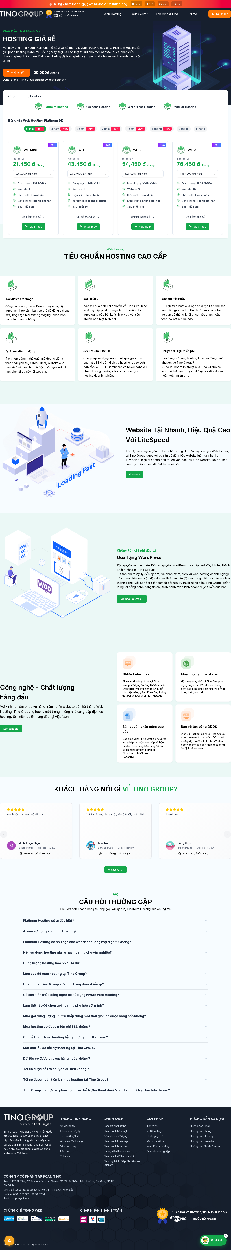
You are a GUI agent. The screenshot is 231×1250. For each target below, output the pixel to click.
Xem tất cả (113, 869)
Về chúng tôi (67, 1125)
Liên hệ (64, 1151)
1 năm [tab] (135, 128)
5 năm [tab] (34, 128)
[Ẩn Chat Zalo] (226, 1236)
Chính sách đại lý (70, 1131)
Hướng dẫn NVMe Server (205, 1146)
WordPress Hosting (158, 1146)
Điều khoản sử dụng (115, 1136)
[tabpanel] (115, 135)
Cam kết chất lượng (115, 1125)
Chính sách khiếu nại (116, 1141)
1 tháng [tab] (200, 128)
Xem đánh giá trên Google (37, 853)
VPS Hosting (154, 1131)
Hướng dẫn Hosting (201, 1136)
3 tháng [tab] (184, 128)
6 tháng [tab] (161, 128)
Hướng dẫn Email (200, 1125)
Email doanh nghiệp (158, 1151)
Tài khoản (222, 13)
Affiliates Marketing (71, 1141)
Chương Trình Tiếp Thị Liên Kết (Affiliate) (122, 1163)
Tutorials (65, 1156)
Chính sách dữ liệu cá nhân (119, 1156)
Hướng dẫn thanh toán (117, 1151)
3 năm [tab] (85, 128)
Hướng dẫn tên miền (202, 1141)
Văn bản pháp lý (70, 1146)
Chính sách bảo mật (115, 1131)
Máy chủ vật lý (155, 1141)
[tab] (51, 107)
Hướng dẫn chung (200, 1131)
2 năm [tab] (110, 128)
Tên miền (152, 1125)
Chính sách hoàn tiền (116, 1146)
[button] (3, 834)
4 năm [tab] (59, 128)
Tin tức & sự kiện (70, 1136)
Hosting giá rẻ (155, 1136)
